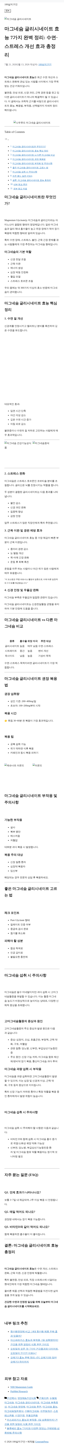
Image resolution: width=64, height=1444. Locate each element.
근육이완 (44, 1398)
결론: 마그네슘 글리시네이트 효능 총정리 (32, 180)
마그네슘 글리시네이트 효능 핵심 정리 (30, 151)
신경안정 (20, 1415)
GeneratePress (42, 1441)
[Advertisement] (32, 367)
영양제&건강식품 (27, 1398)
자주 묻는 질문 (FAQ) (22, 176)
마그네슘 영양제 (16, 1406)
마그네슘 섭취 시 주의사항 (25, 172)
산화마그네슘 (32, 1411)
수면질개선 (46, 1411)
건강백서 (11, 1398)
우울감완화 (32, 1415)
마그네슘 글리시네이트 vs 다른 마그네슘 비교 (34, 155)
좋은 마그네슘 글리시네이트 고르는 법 (30, 167)
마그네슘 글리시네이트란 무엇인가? (29, 146)
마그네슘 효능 (50, 1406)
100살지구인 (11, 4)
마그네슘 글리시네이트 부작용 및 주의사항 (32, 163)
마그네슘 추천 (33, 1406)
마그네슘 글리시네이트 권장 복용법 (29, 159)
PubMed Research (19, 1391)
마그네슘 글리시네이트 (27, 1402)
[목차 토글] (6, 139)
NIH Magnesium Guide (21, 1387)
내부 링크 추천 (20, 184)
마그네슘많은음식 (14, 1411)
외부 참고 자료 (20, 188)
